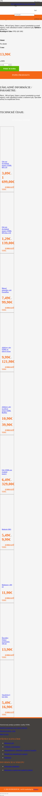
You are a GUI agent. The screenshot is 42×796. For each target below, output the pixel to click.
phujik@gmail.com (7, 731)
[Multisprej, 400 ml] (7, 588)
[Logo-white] (21, 721)
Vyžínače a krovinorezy (12, 747)
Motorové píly (9, 743)
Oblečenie (7, 758)
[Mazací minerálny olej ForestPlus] (7, 308)
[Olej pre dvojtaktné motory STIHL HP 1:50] (7, 181)
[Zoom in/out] (1, 793)
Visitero (35, 789)
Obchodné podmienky (11, 766)
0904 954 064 (4, 734)
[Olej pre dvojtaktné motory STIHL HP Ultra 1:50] (7, 246)
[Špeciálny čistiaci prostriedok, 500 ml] (7, 657)
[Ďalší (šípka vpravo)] (3, 795)
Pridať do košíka (9, 69)
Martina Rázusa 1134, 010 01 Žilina (13, 728)
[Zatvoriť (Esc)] (7, 793)
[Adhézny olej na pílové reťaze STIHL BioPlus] (7, 426)
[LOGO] (7, 13)
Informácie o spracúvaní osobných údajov (18, 770)
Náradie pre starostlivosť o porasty (16, 754)
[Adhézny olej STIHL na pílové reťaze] (7, 367)
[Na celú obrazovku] (3, 793)
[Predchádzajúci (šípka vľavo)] (1, 795)
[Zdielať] (5, 793)
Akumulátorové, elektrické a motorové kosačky (20, 750)
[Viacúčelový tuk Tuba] (7, 694)
